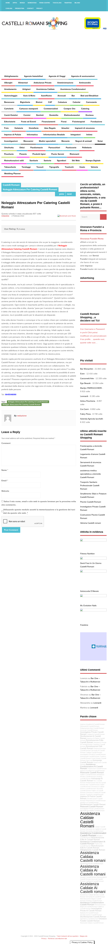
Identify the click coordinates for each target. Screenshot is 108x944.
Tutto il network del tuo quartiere (67, 936)
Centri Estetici (11, 115)
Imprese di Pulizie (12, 134)
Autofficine (46, 95)
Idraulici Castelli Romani (88, 877)
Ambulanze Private (42, 83)
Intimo (89, 134)
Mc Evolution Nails (88, 605)
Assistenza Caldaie (45, 89)
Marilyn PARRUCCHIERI (91, 388)
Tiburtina (68, 3)
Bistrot (39, 102)
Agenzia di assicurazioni (83, 76)
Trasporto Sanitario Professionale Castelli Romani (89, 485)
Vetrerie (94, 167)
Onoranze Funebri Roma (92, 239)
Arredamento (10, 89)
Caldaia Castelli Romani (94, 752)
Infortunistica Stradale (54, 134)
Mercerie (65, 141)
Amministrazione (65, 83)
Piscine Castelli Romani (90, 502)
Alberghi (8, 83)
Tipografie (54, 167)
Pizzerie (23, 154)
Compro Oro (69, 108)
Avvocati (62, 95)
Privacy (39, 8)
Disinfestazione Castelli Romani (93, 917)
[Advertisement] (70, 49)
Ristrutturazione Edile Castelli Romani (91, 741)
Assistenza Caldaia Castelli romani (92, 856)
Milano (77, 3)
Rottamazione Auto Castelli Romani (92, 728)
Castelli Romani (11, 185)
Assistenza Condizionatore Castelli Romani (92, 903)
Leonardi (84, 396)
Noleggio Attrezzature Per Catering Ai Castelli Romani (28, 402)
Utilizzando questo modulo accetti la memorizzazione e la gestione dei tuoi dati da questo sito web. (39, 511)
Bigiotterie (25, 102)
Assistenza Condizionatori (73, 89)
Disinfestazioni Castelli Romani (92, 804)
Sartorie (47, 160)
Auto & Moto (29, 95)
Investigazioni (11, 141)
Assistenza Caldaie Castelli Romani (90, 819)
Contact (30, 8)
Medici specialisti (47, 141)
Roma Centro (44, 3)
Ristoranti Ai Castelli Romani (89, 726)
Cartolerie (9, 108)
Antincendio (85, 83)
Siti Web (76, 160)
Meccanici (28, 141)
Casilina (9, 8)
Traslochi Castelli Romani (94, 794)
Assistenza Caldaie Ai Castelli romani (92, 888)
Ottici (22, 147)
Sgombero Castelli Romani (89, 919)
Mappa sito (83, 936)
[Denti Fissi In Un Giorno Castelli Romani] (93, 559)
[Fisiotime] (93, 611)
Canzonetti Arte (87, 378)
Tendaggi (26, 167)
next (70, 194)
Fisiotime (84, 625)
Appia (15, 3)
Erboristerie (9, 121)
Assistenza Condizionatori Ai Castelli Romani (92, 842)
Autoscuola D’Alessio (89, 591)
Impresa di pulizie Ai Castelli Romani (92, 771)
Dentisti (40, 115)
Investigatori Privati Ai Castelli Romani (93, 754)
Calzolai (76, 102)
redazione (5, 216)
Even (82, 373)
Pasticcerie (71, 147)
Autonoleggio (10, 95)
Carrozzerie (91, 102)
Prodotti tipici (39, 154)
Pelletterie (87, 147)
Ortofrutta (9, 147)
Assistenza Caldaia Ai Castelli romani (92, 870)
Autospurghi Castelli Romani (89, 756)
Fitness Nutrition (87, 553)
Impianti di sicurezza (85, 128)
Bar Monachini (86, 369)
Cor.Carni (84, 409)
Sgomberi (61, 160)
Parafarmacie (36, 147)
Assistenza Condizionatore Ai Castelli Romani (91, 766)
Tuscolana (57, 3)
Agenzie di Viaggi (57, 76)
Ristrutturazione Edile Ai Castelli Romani (92, 839)
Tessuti (39, 167)
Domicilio (53, 115)
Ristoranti (74, 154)
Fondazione (96, 121)
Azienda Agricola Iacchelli (91, 419)
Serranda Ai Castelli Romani (95, 897)
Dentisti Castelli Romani (94, 901)
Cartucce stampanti (28, 108)
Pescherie (9, 154)
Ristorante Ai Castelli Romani (95, 800)
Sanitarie (34, 160)
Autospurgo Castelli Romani (91, 761)
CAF (50, 102)
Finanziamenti (48, 121)
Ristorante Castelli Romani (92, 772)
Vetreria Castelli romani (90, 523)
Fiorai (64, 121)
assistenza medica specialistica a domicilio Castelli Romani (90, 473)
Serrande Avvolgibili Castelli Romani (92, 810)
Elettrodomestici (72, 115)
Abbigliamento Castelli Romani (92, 850)
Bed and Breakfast (89, 95)
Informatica (32, 134)
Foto (6, 128)
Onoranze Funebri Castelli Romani (93, 920)
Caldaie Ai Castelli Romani (95, 734)
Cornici (26, 115)
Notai (100, 141)
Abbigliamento (11, 76)
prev (61, 194)
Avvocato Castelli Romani (89, 730)
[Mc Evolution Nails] (93, 596)
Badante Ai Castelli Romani (89, 913)
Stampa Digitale (93, 160)
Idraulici (65, 128)
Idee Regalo (50, 128)
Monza (22, 3)
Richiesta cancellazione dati (57, 938)
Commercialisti (51, 108)
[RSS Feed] (103, 3)
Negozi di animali (83, 141)
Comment (6, 443)
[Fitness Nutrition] (93, 541)
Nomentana (32, 3)
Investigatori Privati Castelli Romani (92, 808)
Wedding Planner (12, 173)
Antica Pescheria (87, 401)
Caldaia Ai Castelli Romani (95, 881)
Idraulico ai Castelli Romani (89, 802)
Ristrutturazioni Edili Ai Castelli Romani (92, 847)
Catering (85, 108)
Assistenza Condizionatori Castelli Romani (93, 834)
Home (8, 3)
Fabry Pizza (85, 414)
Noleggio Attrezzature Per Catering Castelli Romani (30, 189)
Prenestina (19, 8)
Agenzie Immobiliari (33, 76)
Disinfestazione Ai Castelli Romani (91, 863)
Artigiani (26, 89)
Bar (73, 95)
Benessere (9, 102)
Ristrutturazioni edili (14, 160)
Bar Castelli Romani (92, 784)
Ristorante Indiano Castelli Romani (92, 923)
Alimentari (23, 83)
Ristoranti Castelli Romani (91, 806)
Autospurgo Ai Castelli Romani (91, 780)
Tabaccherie (10, 167)
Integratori (76, 134)
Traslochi (69, 167)
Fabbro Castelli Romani (88, 774)
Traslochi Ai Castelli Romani (97, 768)
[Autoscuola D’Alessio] (93, 572)
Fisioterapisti (78, 121)
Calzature (62, 102)
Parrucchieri (54, 147)
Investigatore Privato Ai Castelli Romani (91, 910)
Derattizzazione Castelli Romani (91, 915)
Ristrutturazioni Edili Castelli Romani (91, 747)
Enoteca (90, 115)
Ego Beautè (85, 383)
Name (4, 470)
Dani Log (89, 760)
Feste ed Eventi (28, 121)
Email (4, 480)
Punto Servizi (57, 154)
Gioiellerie (34, 128)
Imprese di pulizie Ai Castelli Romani (92, 724)
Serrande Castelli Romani (94, 831)
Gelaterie (18, 128)
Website (5, 491)
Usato (82, 167)
